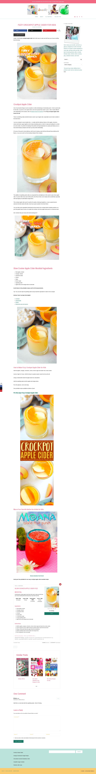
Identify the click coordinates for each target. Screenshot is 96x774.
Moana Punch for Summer (37, 111)
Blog (3, 770)
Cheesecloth (18, 300)
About (41, 16)
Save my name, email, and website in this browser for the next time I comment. (30, 737)
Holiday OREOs (21, 679)
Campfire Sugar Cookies (19, 761)
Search (79, 751)
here (65, 71)
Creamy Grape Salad (18, 752)
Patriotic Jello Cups (18, 765)
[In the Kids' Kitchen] (48, 9)
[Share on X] (1, 388)
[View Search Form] (81, 16)
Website (48, 734)
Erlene (15, 698)
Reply (58, 698)
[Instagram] (77, 17)
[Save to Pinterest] (1, 391)
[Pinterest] (75, 17)
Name (15, 734)
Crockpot (18, 298)
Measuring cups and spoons (22, 304)
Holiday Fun (58, 16)
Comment (16, 717)
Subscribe (16, 770)
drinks (15, 646)
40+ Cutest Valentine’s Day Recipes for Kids (36, 680)
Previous (17, 671)
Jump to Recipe (20, 34)
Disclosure (9, 770)
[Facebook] (79, 17)
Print (51, 613)
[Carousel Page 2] (37, 686)
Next (56, 671)
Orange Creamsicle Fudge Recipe (21, 755)
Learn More (61, 1)
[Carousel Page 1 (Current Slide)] (36, 686)
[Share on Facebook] (1, 386)
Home (36, 16)
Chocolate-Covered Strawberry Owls (22, 758)
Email (31, 734)
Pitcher (17, 302)
